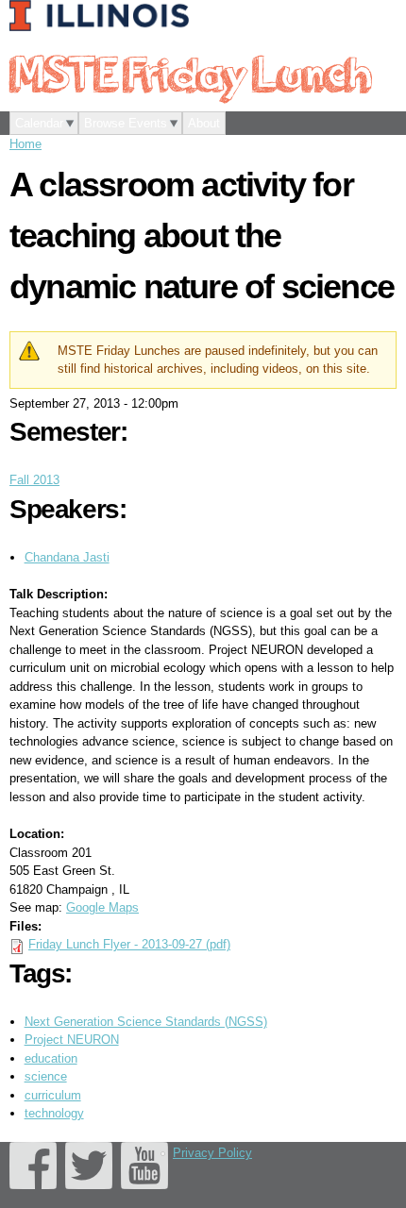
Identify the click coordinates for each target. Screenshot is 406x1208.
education (51, 1058)
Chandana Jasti (67, 557)
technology (54, 1113)
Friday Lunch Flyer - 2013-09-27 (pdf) (129, 944)
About (204, 123)
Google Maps (102, 907)
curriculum (53, 1095)
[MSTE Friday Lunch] (103, 17)
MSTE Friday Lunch (189, 73)
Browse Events (125, 123)
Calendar (39, 123)
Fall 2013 (34, 480)
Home (25, 144)
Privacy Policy (212, 1153)
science (46, 1076)
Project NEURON (72, 1039)
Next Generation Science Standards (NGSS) (146, 1022)
